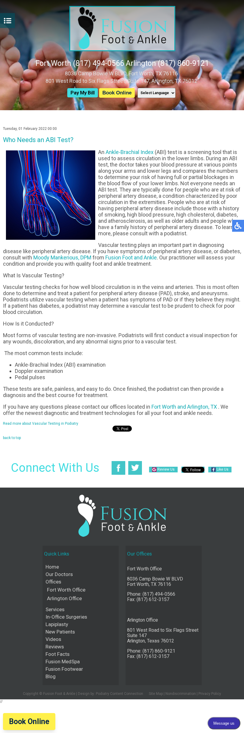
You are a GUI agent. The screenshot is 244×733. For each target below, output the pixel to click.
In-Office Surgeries (66, 617)
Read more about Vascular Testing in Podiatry (40, 423)
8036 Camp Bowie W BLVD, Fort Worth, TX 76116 (121, 73)
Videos (53, 639)
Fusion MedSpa (63, 661)
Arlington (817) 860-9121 (167, 63)
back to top (12, 438)
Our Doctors (59, 574)
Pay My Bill (83, 93)
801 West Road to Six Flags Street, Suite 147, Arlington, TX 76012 (121, 81)
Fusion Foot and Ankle (131, 257)
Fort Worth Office (66, 590)
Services (55, 609)
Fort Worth (163, 407)
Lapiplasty (57, 624)
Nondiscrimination (180, 694)
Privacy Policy (209, 694)
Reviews (55, 647)
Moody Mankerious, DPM (62, 257)
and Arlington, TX (197, 407)
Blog (51, 676)
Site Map (156, 694)
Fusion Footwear (64, 669)
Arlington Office (64, 598)
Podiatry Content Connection (119, 694)
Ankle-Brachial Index (130, 152)
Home (52, 567)
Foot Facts (58, 654)
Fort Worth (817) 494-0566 (79, 63)
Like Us (223, 469)
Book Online (117, 93)
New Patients (60, 632)
